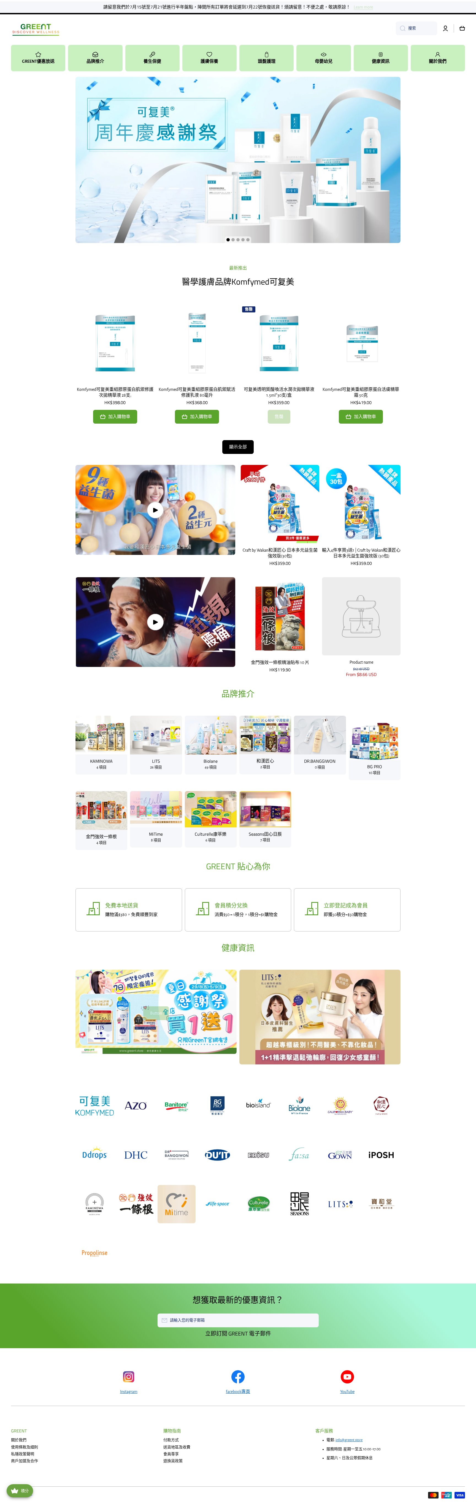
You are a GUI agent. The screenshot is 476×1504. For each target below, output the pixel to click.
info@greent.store (349, 1440)
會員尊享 (171, 1454)
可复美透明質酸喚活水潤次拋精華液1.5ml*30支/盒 (279, 392)
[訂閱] (312, 1320)
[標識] (36, 28)
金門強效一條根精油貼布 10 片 (280, 662)
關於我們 (18, 1440)
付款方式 (171, 1440)
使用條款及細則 (24, 1447)
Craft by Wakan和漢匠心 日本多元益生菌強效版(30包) (280, 553)
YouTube (347, 1391)
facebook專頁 (238, 1391)
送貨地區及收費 (176, 1447)
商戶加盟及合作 (24, 1461)
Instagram (128, 1391)
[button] (462, 28)
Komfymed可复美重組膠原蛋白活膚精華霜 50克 (361, 392)
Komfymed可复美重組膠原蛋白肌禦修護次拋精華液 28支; (115, 392)
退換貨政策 (173, 1461)
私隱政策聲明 (22, 1454)
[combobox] (416, 28)
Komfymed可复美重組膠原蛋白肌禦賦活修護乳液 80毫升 (197, 392)
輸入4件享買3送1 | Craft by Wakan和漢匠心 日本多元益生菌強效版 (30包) (361, 553)
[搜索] (400, 28)
